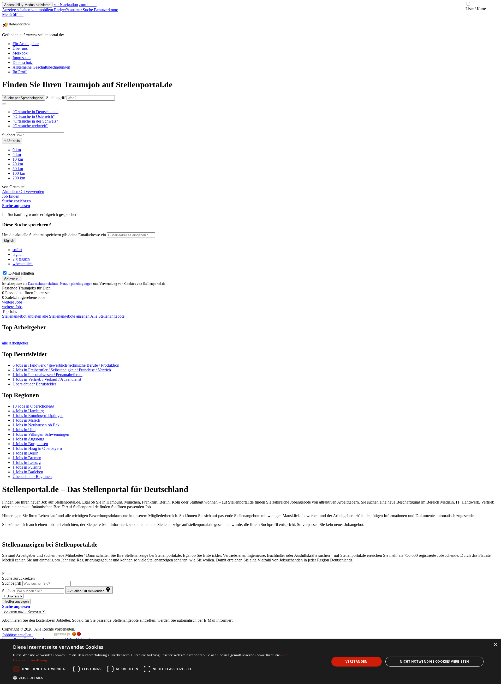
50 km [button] (18, 168)
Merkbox (20, 53)
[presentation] (39, 10)
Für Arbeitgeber (26, 43)
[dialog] (250, 661)
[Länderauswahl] (4, 104)
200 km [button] (19, 178)
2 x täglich (21, 259)
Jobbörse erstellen (17, 635)
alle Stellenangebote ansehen (66, 316)
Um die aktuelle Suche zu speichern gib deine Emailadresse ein (54, 235)
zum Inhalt (88, 4)
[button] (35, 112)
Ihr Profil (20, 72)
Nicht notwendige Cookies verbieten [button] (434, 661)
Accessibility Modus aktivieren (27, 5)
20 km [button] (18, 164)
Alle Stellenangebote (107, 316)
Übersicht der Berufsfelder (34, 384)
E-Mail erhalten (20, 273)
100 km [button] (19, 173)
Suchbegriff (55, 97)
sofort (17, 249)
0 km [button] (17, 150)
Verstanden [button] (356, 661)
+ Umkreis (12, 141)
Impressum (22, 58)
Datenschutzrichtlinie (43, 284)
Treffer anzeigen (16, 601)
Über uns (20, 48)
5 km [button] (17, 154)
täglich (9, 241)
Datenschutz (23, 62)
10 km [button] (18, 159)
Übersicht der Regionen (32, 476)
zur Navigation (65, 4)
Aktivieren (11, 278)
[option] (256, 112)
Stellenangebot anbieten (21, 316)
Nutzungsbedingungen (76, 284)
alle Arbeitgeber (15, 343)
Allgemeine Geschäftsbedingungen (41, 67)
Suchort (8, 135)
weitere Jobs (12, 302)
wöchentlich (23, 264)
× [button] (495, 645)
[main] (250, 351)
